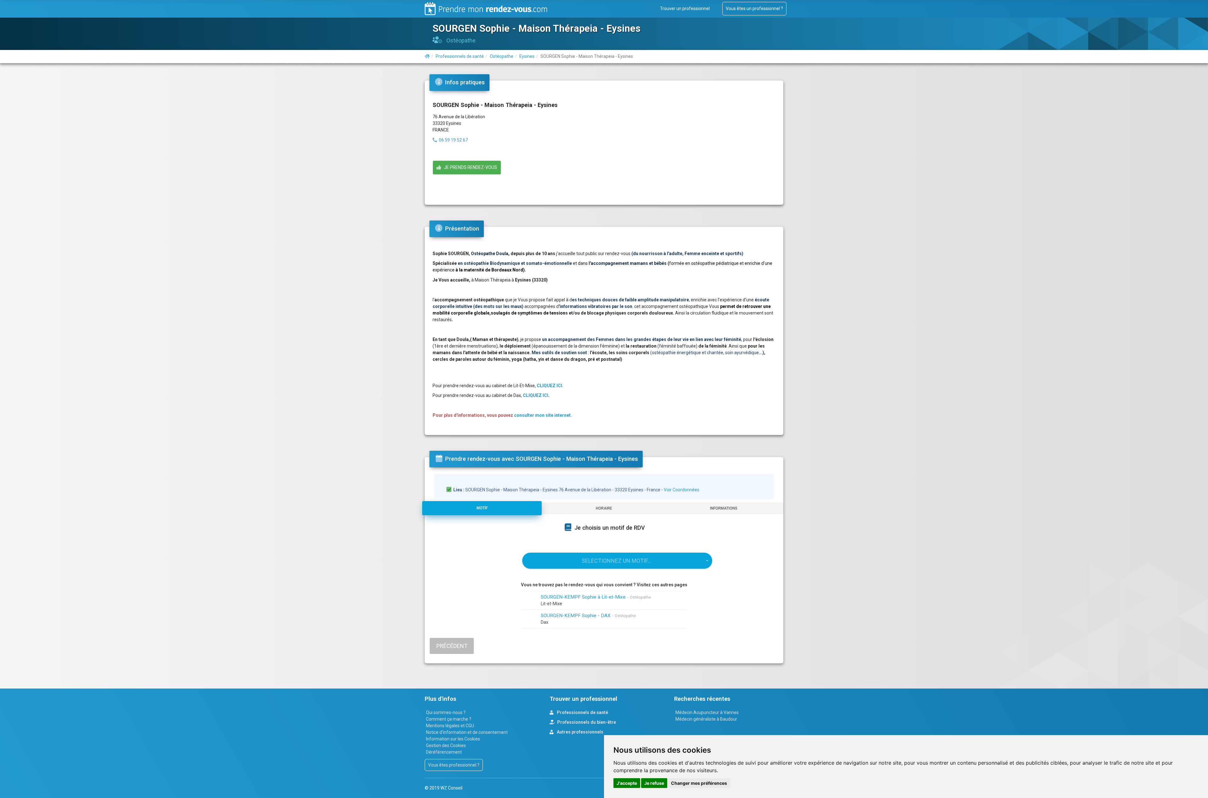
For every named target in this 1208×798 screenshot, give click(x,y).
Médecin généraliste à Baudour (706, 719)
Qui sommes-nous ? (446, 712)
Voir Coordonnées (681, 489)
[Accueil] (427, 56)
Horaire (604, 508)
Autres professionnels (579, 731)
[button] (617, 561)
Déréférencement (444, 752)
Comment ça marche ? (448, 719)
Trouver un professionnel (685, 8)
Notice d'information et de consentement (467, 732)
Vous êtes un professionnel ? (754, 8)
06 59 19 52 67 (453, 139)
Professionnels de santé (582, 712)
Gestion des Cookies (446, 745)
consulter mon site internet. (543, 415)
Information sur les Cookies (453, 738)
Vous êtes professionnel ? (453, 764)
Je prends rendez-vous (469, 167)
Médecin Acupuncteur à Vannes (707, 712)
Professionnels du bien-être (586, 722)
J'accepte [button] (627, 783)
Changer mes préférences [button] (699, 783)
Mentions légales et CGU (450, 725)
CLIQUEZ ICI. (550, 385)
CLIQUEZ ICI (535, 395)
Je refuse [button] (654, 783)
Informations (723, 508)
